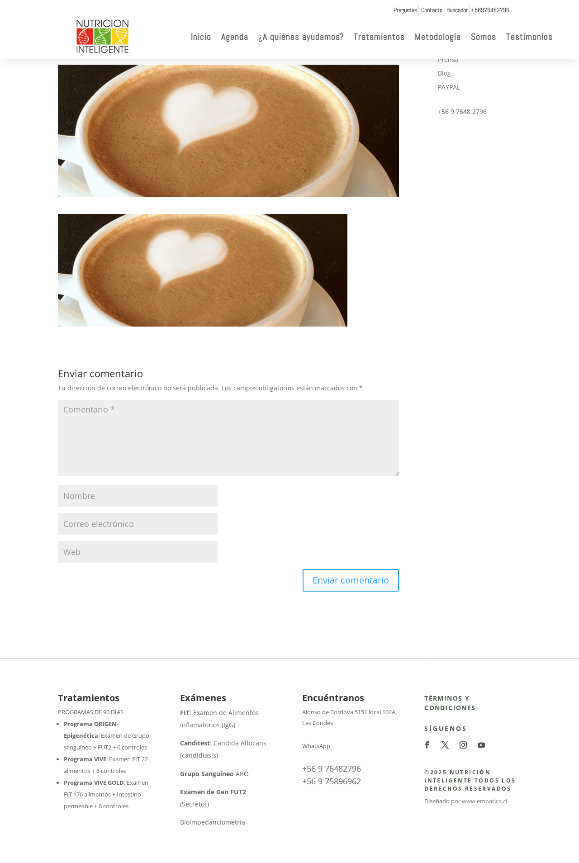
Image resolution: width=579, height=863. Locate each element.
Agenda (234, 37)
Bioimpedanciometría (212, 822)
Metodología (438, 37)
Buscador (457, 10)
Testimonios (529, 37)
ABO (214, 773)
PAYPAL (449, 87)
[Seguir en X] (445, 745)
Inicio (201, 37)
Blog (444, 73)
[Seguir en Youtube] (481, 745)
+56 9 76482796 (331, 768)
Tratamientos (379, 37)
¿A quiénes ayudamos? (301, 37)
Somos (483, 37)
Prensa (448, 59)
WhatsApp (316, 746)
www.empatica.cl (484, 801)
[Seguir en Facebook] (427, 745)
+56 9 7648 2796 (462, 111)
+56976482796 (490, 10)
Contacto (431, 10)
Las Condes (317, 723)
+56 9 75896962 (331, 781)
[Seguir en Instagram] (463, 745)
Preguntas (405, 10)
